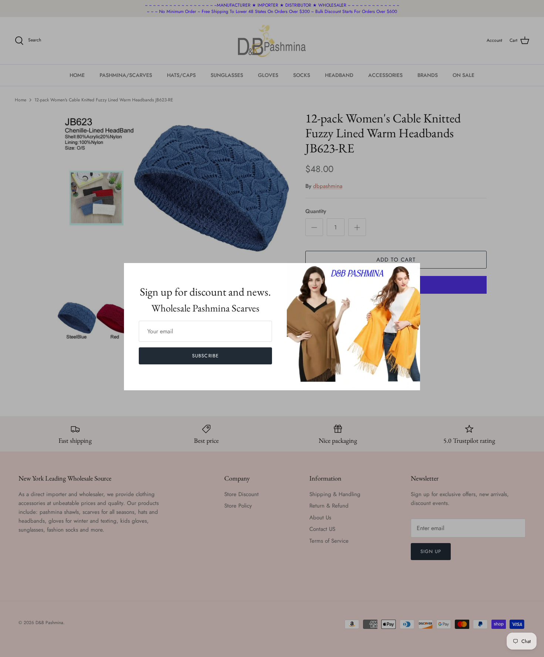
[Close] (411, 272)
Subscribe (205, 355)
